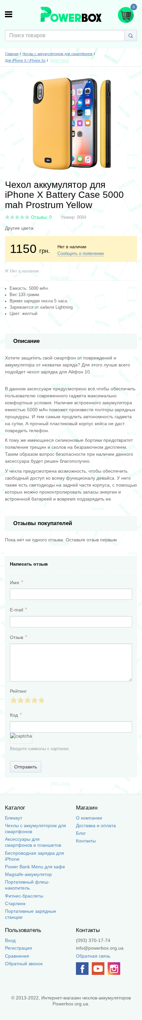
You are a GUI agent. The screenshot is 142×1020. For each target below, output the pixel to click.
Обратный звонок (24, 963)
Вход (10, 940)
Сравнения (17, 956)
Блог (81, 833)
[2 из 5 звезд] (20, 700)
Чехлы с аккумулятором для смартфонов (57, 54)
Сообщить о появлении (80, 253)
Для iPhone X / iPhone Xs (25, 60)
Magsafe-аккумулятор (28, 874)
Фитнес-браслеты (24, 896)
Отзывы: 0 (41, 217)
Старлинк (15, 903)
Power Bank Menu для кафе (35, 866)
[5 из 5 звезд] (41, 700)
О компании (89, 818)
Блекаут (13, 818)
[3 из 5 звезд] (27, 700)
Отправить (25, 766)
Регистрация (18, 948)
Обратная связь (93, 956)
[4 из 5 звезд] (34, 700)
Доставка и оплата (96, 825)
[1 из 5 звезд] (13, 700)
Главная (11, 54)
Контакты (86, 840)
